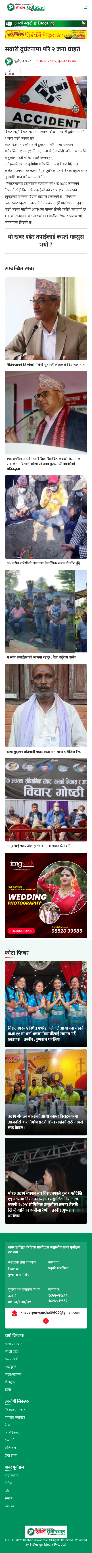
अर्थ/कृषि (10, 1367)
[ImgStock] (46, 896)
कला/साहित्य (13, 1375)
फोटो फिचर (12, 1433)
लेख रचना (11, 1456)
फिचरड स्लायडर (15, 1418)
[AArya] (46, 25)
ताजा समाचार (13, 1344)
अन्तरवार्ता (11, 1359)
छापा (8, 1390)
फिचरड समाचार (15, 1410)
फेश (7, 1425)
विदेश (8, 1483)
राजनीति (10, 1440)
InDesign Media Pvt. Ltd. (48, 1545)
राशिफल (10, 1448)
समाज (9, 1498)
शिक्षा (8, 1491)
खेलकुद (10, 1382)
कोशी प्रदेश (12, 1352)
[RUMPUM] (46, 36)
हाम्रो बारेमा (12, 1476)
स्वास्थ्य (9, 1506)
